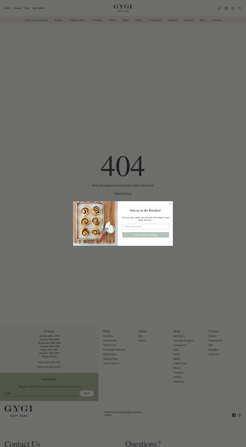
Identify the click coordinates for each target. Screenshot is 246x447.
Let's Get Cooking (146, 234)
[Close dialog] (170, 203)
